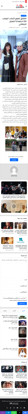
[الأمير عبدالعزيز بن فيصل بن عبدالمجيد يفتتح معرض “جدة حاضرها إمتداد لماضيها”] (21, 225)
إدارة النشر (23, 27)
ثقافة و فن (19, 12)
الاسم (25, 279)
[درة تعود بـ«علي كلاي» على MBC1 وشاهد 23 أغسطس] (7, 225)
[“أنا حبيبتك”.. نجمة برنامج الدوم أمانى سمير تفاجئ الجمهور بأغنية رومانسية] (7, 240)
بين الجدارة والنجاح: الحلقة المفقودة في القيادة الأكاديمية (7, 391)
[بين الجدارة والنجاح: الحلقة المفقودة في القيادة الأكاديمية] (7, 384)
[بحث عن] (26, 6)
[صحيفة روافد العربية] (20, 6)
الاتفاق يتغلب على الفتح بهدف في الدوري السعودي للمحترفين (21, 391)
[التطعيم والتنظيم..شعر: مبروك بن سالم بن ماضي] (22, 323)
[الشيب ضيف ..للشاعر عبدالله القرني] (22, 352)
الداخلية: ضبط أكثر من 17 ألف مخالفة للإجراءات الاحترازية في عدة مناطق (10, 316)
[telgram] (3, 408)
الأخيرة (14, 310)
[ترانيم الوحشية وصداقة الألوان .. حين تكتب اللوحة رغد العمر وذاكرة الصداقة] (21, 369)
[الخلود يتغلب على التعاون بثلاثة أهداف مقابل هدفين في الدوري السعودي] (7, 369)
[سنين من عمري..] (22, 343)
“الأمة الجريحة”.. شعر (13, 328)
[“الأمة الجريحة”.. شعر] (22, 332)
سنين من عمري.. (14, 339)
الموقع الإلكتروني (23, 292)
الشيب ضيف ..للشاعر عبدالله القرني (10, 349)
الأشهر (23, 310)
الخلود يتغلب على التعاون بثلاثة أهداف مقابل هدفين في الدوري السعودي (7, 375)
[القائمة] (2, 6)
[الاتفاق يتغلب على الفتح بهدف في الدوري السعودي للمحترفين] (21, 384)
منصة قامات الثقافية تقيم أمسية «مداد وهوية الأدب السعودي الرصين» (21, 247)
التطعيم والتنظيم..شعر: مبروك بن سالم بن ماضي (10, 322)
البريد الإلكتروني (23, 285)
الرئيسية (24, 12)
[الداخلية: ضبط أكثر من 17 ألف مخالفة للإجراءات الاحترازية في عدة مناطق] (22, 317)
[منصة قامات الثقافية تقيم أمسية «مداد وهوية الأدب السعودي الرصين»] (21, 240)
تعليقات (5, 310)
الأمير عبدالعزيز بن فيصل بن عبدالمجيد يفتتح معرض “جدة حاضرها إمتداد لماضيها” (21, 231)
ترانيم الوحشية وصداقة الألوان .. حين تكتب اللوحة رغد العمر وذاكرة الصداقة (21, 375)
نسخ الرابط (14, 159)
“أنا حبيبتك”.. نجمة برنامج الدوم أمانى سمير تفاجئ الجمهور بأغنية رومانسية (8, 247)
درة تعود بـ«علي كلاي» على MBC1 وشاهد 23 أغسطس (7, 231)
